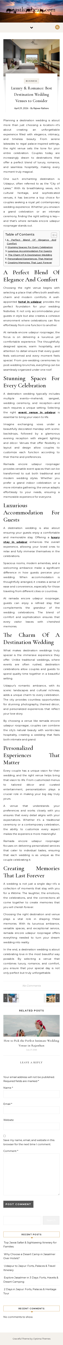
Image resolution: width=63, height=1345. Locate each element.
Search (51, 1220)
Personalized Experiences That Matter (30, 258)
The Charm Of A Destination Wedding (30, 255)
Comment (10, 1151)
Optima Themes (41, 1338)
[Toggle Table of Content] (52, 235)
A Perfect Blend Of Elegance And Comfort (31, 242)
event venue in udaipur (37, 412)
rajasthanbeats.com (31, 9)
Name (8, 1087)
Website (8, 1120)
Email (7, 1103)
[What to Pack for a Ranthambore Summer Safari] (10, 998)
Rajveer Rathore (41, 108)
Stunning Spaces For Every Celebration (30, 247)
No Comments (31, 985)
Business (31, 81)
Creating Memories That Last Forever (30, 262)
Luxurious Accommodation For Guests (30, 251)
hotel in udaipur (30, 301)
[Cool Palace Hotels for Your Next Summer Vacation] (52, 998)
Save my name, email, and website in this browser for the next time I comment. (28, 1142)
